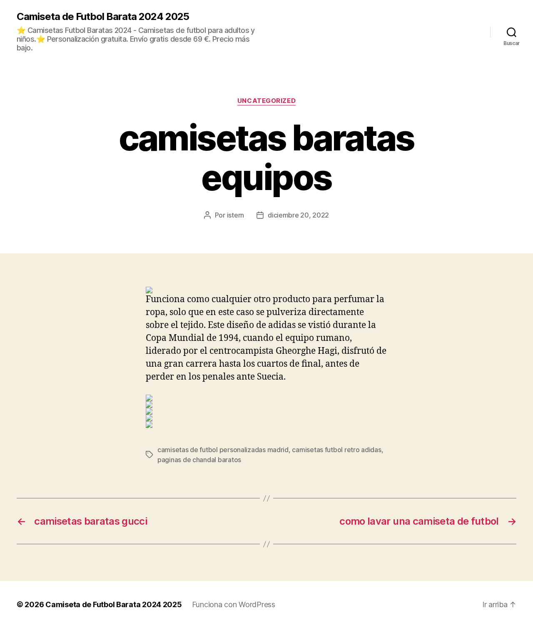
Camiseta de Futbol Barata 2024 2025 (103, 17)
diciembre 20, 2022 (298, 215)
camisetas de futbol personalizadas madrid (223, 449)
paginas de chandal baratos (199, 459)
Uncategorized (266, 101)
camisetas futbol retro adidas (336, 449)
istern (235, 215)
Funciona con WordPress (233, 604)
